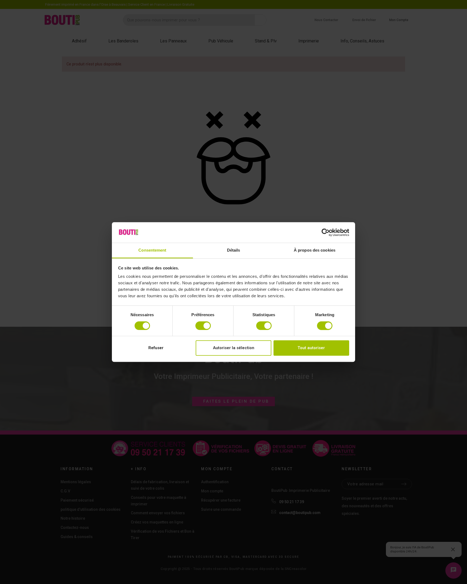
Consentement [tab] (152, 250)
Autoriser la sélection (233, 347)
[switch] (203, 325)
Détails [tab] (233, 250)
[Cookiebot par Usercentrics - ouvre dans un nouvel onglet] (325, 232)
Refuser (156, 347)
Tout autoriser (311, 347)
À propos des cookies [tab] (314, 250)
